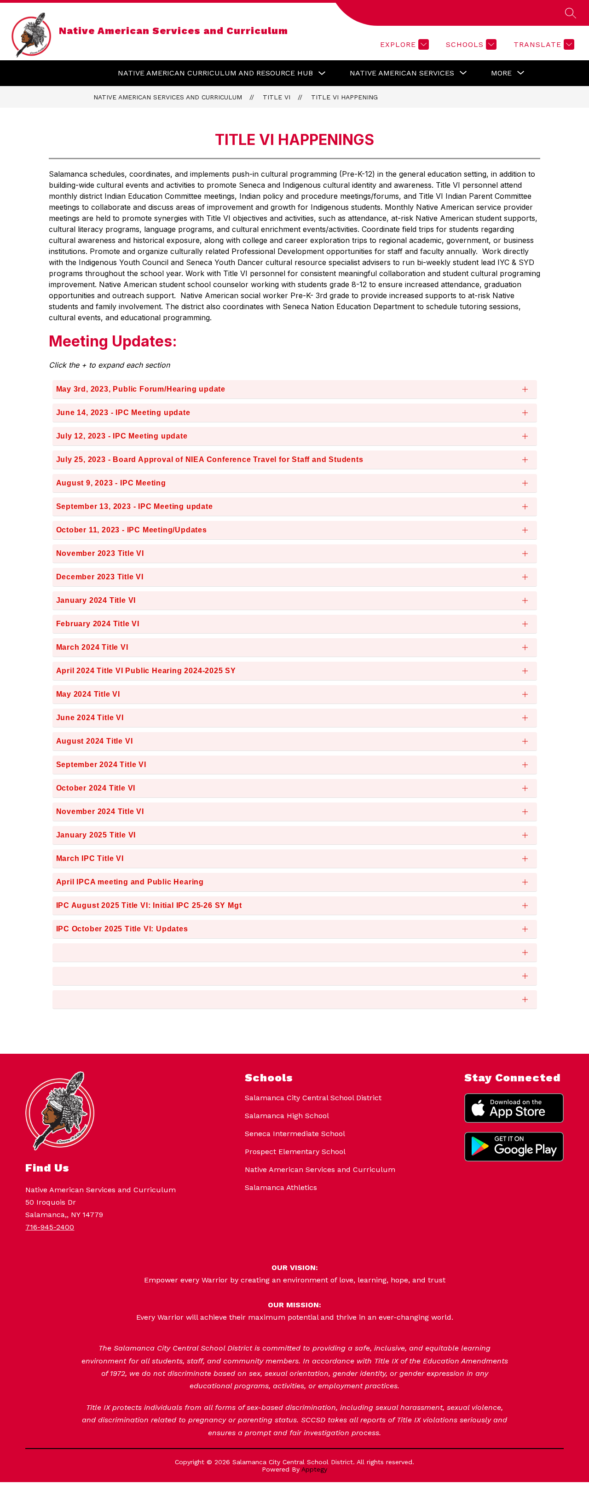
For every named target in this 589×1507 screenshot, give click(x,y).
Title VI (276, 97)
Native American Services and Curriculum (167, 97)
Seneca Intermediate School (295, 1133)
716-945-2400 (49, 1227)
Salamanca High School (287, 1115)
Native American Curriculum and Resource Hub (215, 73)
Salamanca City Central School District (313, 1097)
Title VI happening (344, 97)
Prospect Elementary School (295, 1151)
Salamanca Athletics (281, 1187)
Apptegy (314, 1469)
